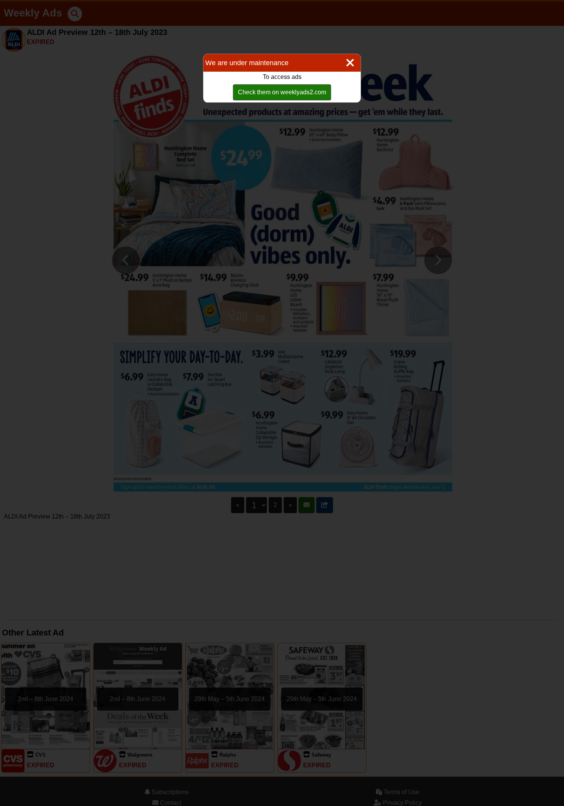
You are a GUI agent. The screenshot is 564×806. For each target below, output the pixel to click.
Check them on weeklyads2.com (282, 92)
